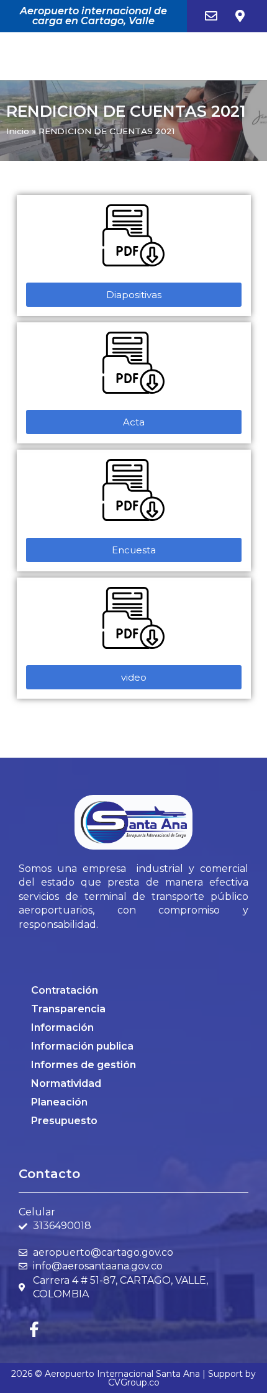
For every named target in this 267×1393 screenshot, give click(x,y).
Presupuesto (64, 1121)
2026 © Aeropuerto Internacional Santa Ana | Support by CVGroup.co (133, 1378)
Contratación (64, 990)
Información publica (82, 1046)
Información (62, 1027)
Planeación (59, 1102)
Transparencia (68, 1009)
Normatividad (66, 1083)
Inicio (17, 131)
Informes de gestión (83, 1065)
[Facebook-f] (34, 1329)
